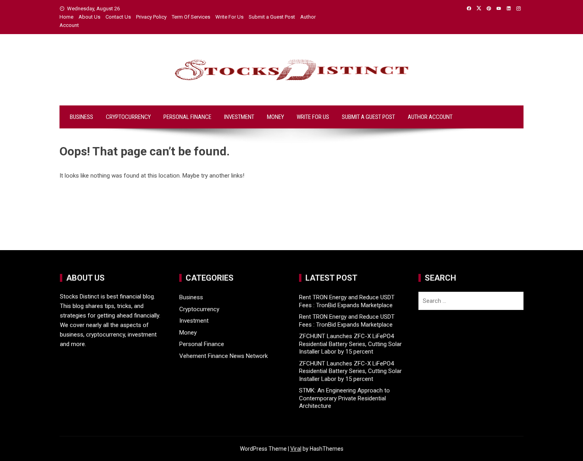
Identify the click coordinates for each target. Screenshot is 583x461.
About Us (89, 17)
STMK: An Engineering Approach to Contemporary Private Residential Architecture (344, 398)
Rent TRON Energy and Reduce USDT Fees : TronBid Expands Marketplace (347, 301)
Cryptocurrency (128, 117)
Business (81, 117)
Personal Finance (187, 117)
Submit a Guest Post (272, 17)
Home (66, 17)
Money (275, 117)
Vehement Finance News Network (223, 356)
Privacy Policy (151, 17)
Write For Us (229, 17)
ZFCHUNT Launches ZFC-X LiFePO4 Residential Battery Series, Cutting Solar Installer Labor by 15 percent (350, 344)
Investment (239, 117)
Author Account (430, 117)
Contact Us (118, 17)
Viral (295, 449)
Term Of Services (191, 17)
